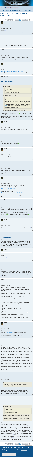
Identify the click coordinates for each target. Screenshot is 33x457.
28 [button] (25, 19)
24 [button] (15, 19)
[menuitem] (2, 8)
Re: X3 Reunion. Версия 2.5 (8, 81)
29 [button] (27, 19)
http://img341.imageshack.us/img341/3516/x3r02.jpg (13, 192)
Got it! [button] (9, 454)
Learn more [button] (24, 450)
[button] (8, 20)
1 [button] (12, 19)
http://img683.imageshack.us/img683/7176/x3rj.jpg (12, 32)
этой (13, 95)
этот (6, 105)
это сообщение (10, 332)
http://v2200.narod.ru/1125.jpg (8, 188)
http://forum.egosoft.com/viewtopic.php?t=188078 (12, 71)
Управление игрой (6, 237)
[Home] (16, 3)
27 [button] (22, 19)
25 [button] (18, 19)
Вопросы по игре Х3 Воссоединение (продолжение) (13, 14)
